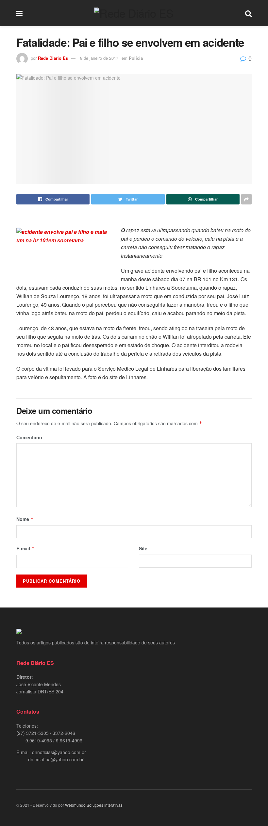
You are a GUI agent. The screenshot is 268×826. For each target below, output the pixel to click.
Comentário (29, 437)
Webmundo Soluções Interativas (94, 805)
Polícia (136, 58)
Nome (25, 519)
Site (143, 548)
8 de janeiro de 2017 (99, 58)
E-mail (25, 548)
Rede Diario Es (53, 58)
